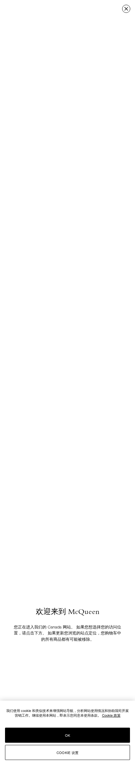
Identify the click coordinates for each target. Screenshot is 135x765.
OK (67, 735)
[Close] (126, 9)
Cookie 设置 (67, 752)
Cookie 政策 (111, 715)
